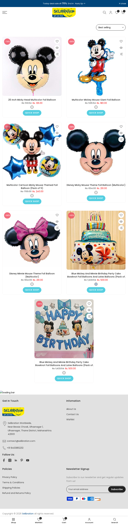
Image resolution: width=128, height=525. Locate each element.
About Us (71, 409)
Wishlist (70, 419)
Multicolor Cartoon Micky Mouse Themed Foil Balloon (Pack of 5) (32, 186)
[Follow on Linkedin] (15, 460)
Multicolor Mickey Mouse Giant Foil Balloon (96, 99)
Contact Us (72, 414)
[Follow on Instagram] (9, 460)
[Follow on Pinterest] (21, 460)
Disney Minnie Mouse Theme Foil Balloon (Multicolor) (32, 275)
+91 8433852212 (15, 447)
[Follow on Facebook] (3, 460)
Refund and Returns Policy (16, 493)
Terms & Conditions (13, 482)
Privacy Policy (9, 477)
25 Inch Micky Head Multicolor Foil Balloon (32, 99)
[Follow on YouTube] (27, 460)
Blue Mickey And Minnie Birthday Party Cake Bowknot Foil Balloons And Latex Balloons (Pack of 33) (64, 364)
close (6, 4)
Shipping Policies (11, 487)
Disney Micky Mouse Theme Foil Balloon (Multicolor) (96, 185)
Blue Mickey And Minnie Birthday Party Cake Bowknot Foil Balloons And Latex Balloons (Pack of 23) (96, 275)
